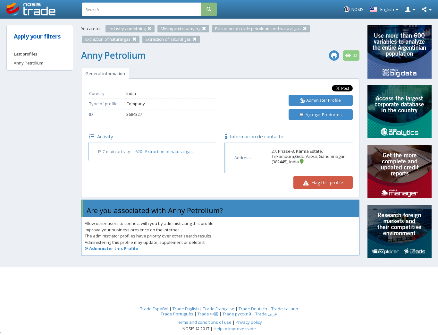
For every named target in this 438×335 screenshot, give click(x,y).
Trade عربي (266, 314)
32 (354, 55)
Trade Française (218, 309)
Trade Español (154, 309)
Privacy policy (249, 322)
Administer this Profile (113, 248)
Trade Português (177, 314)
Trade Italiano (284, 309)
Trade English (186, 309)
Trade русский (237, 314)
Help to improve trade (235, 328)
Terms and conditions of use (204, 322)
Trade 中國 (208, 314)
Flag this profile (326, 182)
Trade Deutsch (253, 309)
